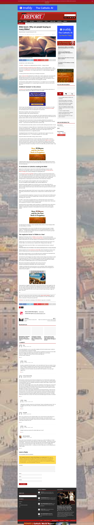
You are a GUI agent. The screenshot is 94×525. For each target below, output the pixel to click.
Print (54, 34)
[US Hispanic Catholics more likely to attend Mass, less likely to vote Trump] (37, 331)
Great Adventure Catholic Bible (34, 249)
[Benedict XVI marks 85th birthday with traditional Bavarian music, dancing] (66, 498)
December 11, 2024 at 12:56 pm (27, 437)
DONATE (47, 2)
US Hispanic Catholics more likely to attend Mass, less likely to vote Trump (37, 338)
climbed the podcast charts (38, 238)
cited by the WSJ (25, 75)
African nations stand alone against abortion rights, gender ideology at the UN (50, 338)
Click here (20, 300)
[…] (66, 516)
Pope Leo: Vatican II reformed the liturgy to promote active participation (46, 504)
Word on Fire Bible (50, 108)
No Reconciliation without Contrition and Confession (45, 515)
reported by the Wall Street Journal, (30, 67)
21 (65, 61)
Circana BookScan (27, 70)
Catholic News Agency (31, 34)
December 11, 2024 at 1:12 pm (28, 362)
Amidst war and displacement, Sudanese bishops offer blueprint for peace (65, 52)
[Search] (75, 15)
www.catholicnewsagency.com (39, 313)
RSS (19, 506)
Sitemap (67, 520)
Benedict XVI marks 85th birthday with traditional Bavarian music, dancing (64, 507)
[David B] (39, 509)
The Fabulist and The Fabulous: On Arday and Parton (66, 63)
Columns (25, 21)
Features (32, 21)
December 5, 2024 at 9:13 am (27, 346)
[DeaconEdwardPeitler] (39, 504)
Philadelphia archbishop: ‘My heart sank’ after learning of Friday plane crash (24, 338)
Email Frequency (60, 131)
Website (20, 479)
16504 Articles (41, 311)
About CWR (52, 21)
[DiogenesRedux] (39, 498)
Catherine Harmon (61, 510)
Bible (22, 65)
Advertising (62, 520)
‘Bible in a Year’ (48, 140)
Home (20, 21)
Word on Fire (22, 89)
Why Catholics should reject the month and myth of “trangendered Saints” (47, 499)
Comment (21, 465)
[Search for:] (69, 15)
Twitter (20, 503)
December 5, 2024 (23, 34)
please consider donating (45, 295)
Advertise (59, 21)
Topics (46, 21)
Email (20, 476)
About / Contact (47, 520)
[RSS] (74, 17)
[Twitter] (70, 17)
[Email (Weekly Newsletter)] (72, 17)
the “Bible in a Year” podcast (36, 236)
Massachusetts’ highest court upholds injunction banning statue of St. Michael (66, 47)
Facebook (20, 501)
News (41, 34)
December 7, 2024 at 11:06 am (28, 427)
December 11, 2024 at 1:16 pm (28, 401)
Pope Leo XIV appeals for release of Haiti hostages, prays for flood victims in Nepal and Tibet (66, 107)
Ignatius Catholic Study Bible (27, 173)
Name (20, 473)
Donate (65, 21)
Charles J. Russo (61, 49)
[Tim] (39, 492)
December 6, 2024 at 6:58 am (27, 377)
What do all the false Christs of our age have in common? (66, 58)
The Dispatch (39, 21)
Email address (60, 125)
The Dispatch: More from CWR (66, 43)
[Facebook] (68, 17)
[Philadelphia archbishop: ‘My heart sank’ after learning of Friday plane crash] (25, 331)
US (22, 307)
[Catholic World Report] (47, 19)
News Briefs (21, 23)
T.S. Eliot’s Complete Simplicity (64, 110)
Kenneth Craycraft (61, 64)
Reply (21, 357)
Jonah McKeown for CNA (31, 32)
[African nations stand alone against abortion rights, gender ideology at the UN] (50, 331)
